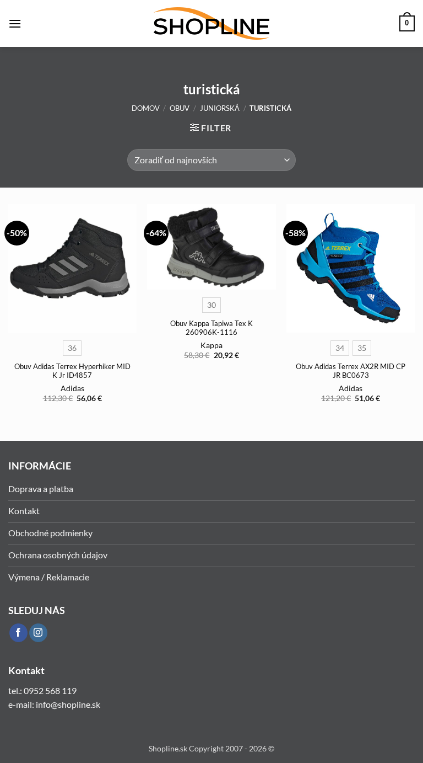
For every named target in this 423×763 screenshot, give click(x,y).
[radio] (72, 348)
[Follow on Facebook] (18, 632)
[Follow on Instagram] (38, 632)
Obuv (179, 108)
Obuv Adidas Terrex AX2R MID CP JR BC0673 (350, 371)
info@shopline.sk (69, 704)
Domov (146, 108)
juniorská (220, 108)
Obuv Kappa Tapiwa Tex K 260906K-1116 (211, 328)
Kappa (211, 345)
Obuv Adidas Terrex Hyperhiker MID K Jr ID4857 (72, 371)
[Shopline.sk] (211, 23)
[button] (14, 23)
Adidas (72, 388)
